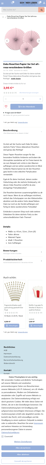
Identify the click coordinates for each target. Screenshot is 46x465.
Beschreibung (15, 131)
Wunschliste (13, 2)
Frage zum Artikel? (16, 114)
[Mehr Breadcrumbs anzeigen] (3, 17)
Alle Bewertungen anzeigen (29, 93)
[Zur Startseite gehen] (29, 3)
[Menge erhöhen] (40, 99)
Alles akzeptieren (23, 448)
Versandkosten (23, 122)
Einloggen (44, 3)
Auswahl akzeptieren (23, 461)
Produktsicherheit (18, 260)
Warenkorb (40, 2)
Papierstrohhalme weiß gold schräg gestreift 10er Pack (13, 307)
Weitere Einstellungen (23, 441)
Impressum (38, 423)
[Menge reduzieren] (5, 99)
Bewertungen (12, 252)
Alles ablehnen (23, 454)
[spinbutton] (23, 99)
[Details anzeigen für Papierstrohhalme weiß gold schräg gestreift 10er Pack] (14, 291)
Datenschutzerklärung (10, 432)
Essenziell (8, 436)
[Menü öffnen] (2, 3)
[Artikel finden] (41, 9)
